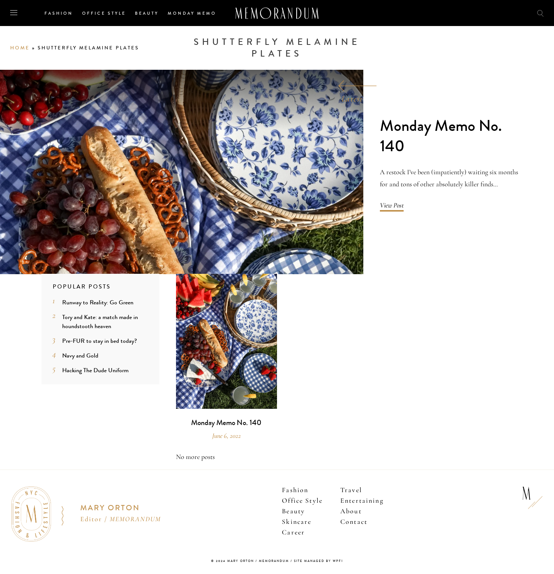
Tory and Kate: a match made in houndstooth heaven (100, 321)
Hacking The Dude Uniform (95, 370)
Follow (498, 12)
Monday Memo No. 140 (441, 136)
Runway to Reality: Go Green (97, 302)
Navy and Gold (80, 355)
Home (20, 48)
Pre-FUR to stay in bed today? (99, 340)
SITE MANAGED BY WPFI (318, 561)
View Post (392, 205)
